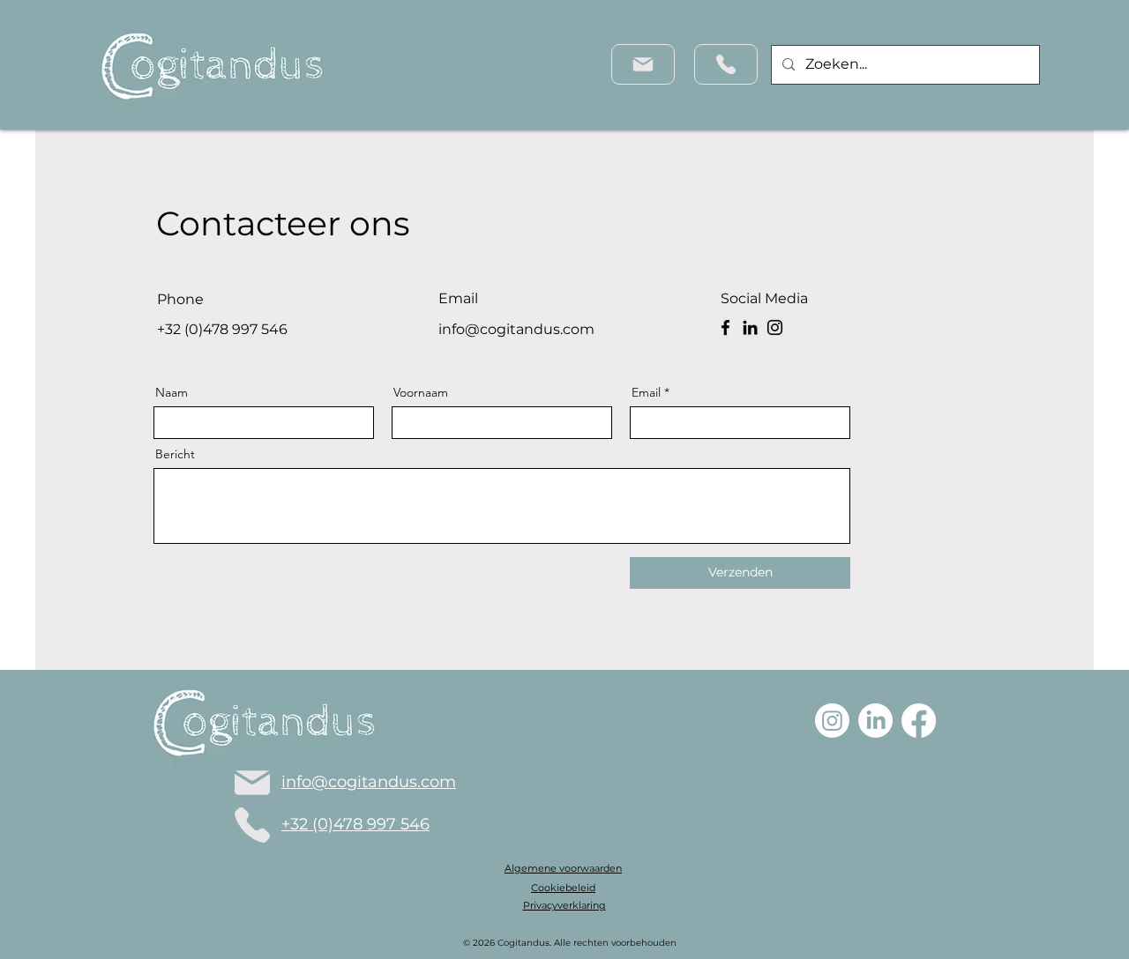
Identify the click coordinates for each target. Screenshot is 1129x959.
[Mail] (643, 64)
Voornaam (420, 392)
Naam (171, 392)
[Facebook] (725, 327)
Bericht (175, 454)
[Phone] (726, 64)
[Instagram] (775, 327)
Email (646, 392)
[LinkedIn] (750, 327)
